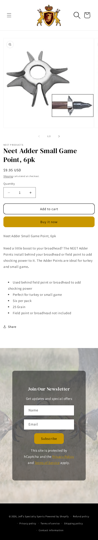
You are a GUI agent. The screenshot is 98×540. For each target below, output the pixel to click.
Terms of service (50, 523)
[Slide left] (39, 136)
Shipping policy (73, 523)
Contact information (51, 530)
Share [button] (12, 327)
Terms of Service (47, 462)
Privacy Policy (63, 456)
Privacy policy (27, 523)
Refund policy (81, 516)
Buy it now (49, 222)
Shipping (8, 176)
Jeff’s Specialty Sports (31, 516)
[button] (9, 15)
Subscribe (49, 438)
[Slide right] (59, 136)
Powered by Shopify (57, 516)
